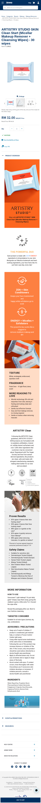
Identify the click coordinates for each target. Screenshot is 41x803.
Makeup (22, 16)
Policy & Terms (18, 782)
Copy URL (7, 146)
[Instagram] (12, 767)
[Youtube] (16, 767)
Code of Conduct (29, 784)
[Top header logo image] (9, 3)
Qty (2, 129)
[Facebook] (20, 767)
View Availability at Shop (11, 140)
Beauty (16, 16)
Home (3, 16)
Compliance (9, 782)
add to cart (21, 800)
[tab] (21, 155)
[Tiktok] (29, 767)
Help (29, 3)
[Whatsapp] (25, 767)
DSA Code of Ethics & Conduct (15, 784)
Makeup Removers (31, 16)
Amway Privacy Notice (29, 782)
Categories (9, 16)
